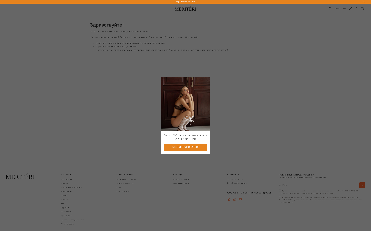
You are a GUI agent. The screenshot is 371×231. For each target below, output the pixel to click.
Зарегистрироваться (185, 147)
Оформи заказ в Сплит (184, 2)
